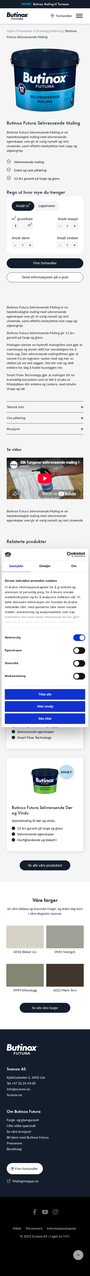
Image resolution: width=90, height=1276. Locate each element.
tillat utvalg (45, 706)
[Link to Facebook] (34, 1212)
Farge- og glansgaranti (23, 1119)
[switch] (79, 650)
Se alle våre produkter (45, 865)
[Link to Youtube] (45, 1212)
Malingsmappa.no (26, 1181)
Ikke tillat (45, 718)
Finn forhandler (45, 263)
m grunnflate (22, 219)
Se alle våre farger (45, 1007)
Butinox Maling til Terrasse (51, 4)
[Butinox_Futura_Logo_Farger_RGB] (18, 16)
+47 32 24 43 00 (24, 1083)
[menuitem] (61, 16)
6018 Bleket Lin (25, 951)
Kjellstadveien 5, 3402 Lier (26, 1077)
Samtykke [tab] (16, 566)
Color (25, 936)
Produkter (25, 30)
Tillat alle (45, 694)
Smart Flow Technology (24, 374)
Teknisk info (15, 406)
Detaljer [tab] (45, 566)
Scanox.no (14, 1094)
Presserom (14, 1143)
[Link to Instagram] (55, 1212)
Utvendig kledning (49, 30)
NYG (66, 1236)
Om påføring (16, 417)
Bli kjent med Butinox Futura (28, 1137)
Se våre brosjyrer (19, 1131)
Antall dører (21, 238)
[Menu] (79, 16)
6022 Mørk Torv (65, 990)
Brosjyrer (13, 428)
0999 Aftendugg (25, 990)
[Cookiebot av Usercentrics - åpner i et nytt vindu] (67, 554)
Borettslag (14, 1148)
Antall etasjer (68, 219)
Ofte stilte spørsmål (21, 1125)
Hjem (10, 30)
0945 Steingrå (65, 951)
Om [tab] (73, 566)
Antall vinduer (67, 238)
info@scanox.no (18, 1089)
